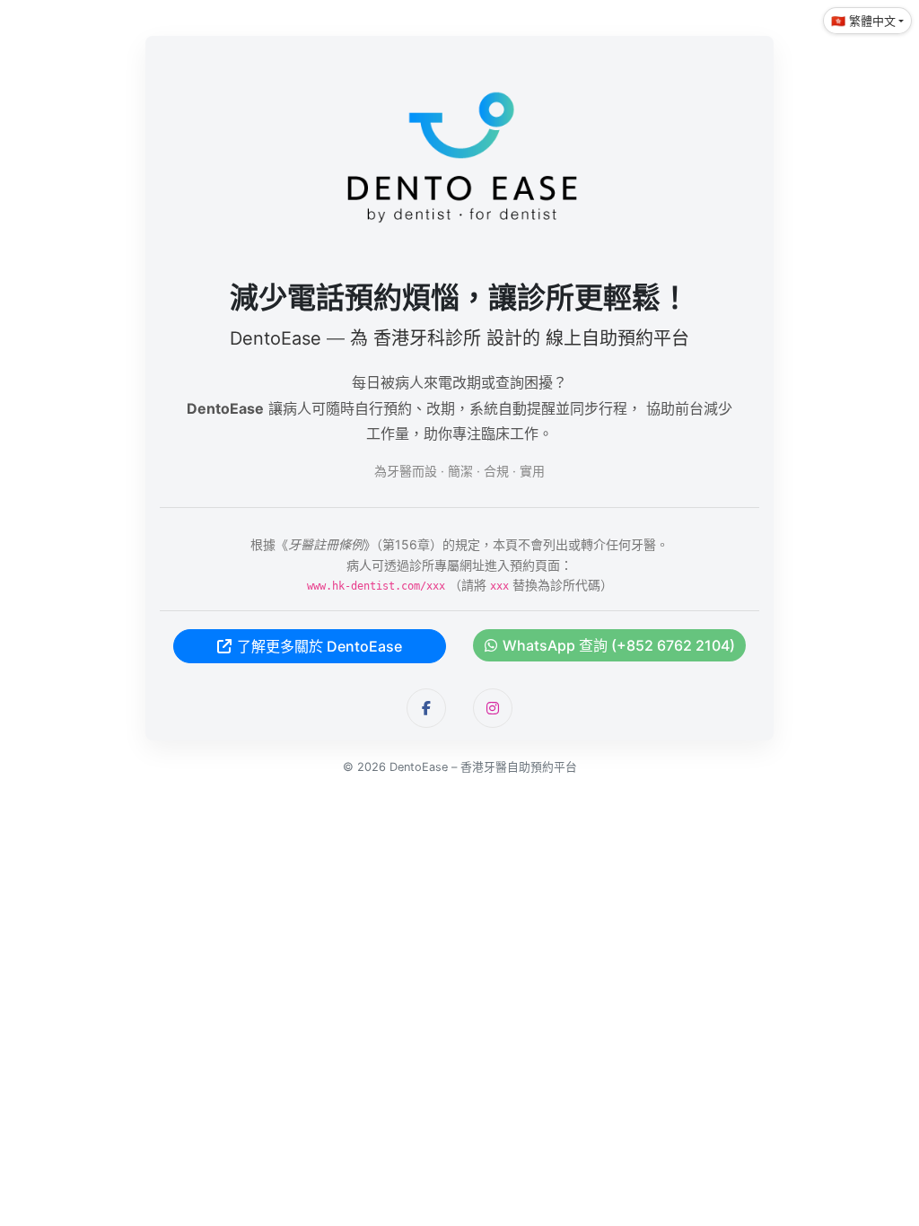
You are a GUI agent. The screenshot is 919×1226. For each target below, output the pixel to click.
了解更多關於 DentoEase (319, 646)
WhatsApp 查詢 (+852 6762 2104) (619, 645)
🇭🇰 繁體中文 (863, 20)
